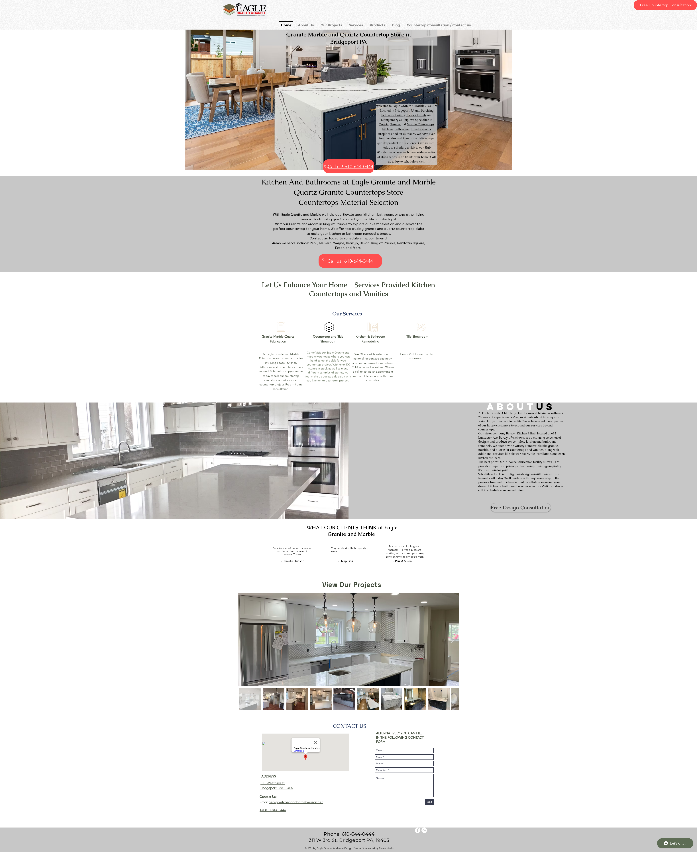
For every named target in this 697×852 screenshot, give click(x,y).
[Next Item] (453, 639)
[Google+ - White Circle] (424, 830)
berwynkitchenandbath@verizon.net (296, 802)
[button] (348, 100)
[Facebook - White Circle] (417, 830)
